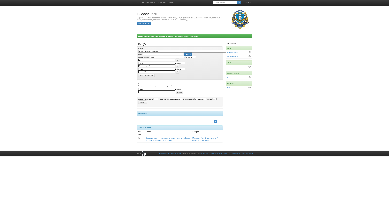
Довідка (171, 3)
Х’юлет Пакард (235, 153)
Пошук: (141, 49)
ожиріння (230, 67)
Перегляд (161, 3)
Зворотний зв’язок (247, 153)
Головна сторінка (149, 3)
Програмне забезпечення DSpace (170, 153)
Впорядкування (188, 99)
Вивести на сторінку (145, 99)
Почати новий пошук (146, 75)
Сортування (164, 99)
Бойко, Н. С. (196, 140)
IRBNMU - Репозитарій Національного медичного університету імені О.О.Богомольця (168, 36)
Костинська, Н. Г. (211, 138)
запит (140, 54)
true (228, 88)
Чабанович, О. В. (208, 140)
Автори (209, 99)
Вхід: (248, 3)
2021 (229, 77)
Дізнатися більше (143, 23)
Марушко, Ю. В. (198, 138)
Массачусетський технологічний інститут (214, 153)
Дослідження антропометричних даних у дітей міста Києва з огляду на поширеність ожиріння (168, 139)
